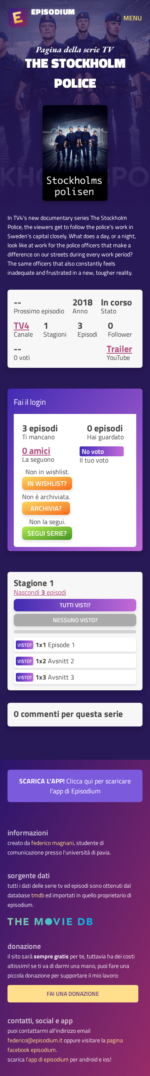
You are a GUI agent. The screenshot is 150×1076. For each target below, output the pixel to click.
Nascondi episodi (40, 592)
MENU (132, 18)
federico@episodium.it (35, 1040)
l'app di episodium (47, 1059)
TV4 (21, 325)
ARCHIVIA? (46, 508)
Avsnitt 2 (54, 661)
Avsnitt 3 (54, 677)
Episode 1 (55, 645)
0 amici (36, 450)
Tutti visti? (75, 605)
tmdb (37, 895)
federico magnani (52, 842)
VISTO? (25, 644)
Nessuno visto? (75, 620)
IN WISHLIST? (47, 483)
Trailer (119, 349)
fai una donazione (73, 993)
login (38, 402)
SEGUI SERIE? (47, 533)
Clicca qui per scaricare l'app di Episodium (75, 786)
